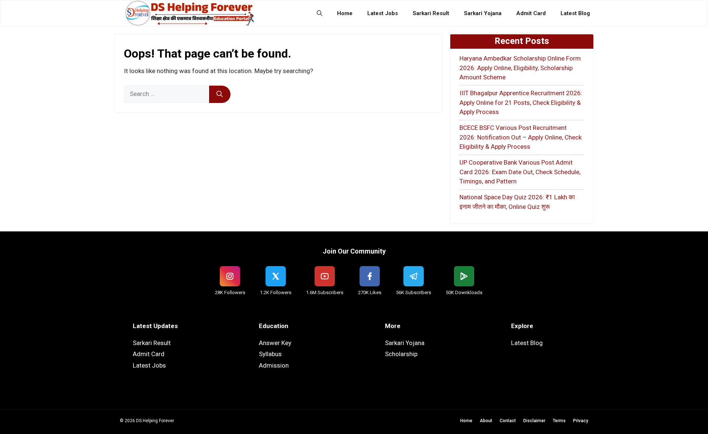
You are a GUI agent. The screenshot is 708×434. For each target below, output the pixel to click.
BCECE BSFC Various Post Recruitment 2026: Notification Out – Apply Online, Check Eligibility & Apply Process (520, 137)
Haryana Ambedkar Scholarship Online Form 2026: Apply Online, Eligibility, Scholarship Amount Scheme (520, 68)
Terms (559, 420)
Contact (508, 420)
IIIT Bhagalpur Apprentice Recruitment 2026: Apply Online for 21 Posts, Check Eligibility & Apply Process (520, 102)
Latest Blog (575, 13)
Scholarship (401, 354)
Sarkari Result (431, 13)
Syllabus (270, 354)
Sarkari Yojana (483, 13)
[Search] (219, 94)
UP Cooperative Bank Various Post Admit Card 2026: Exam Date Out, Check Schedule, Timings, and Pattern (519, 172)
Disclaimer (534, 420)
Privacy (580, 420)
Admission (274, 365)
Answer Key (275, 343)
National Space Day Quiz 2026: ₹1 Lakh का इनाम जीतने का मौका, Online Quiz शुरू (517, 201)
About (486, 420)
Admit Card (531, 13)
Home (345, 13)
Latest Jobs (382, 13)
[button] (319, 13)
